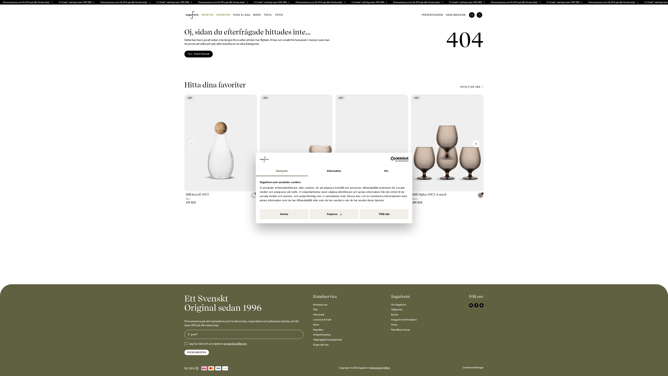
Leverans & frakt (322, 319)
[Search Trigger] (472, 15)
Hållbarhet (396, 309)
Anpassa (332, 214)
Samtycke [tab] (282, 170)
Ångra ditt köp (321, 344)
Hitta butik (318, 314)
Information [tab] (334, 170)
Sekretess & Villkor (380, 367)
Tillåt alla (384, 214)
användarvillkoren (235, 343)
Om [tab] (386, 170)
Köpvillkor (318, 329)
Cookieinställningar (473, 367)
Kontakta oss (320, 304)
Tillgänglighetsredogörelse (327, 339)
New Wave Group (400, 329)
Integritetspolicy (322, 334)
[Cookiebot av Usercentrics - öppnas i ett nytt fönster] (393, 159)
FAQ (315, 309)
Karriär (394, 314)
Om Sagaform (398, 304)
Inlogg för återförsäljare (404, 319)
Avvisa (284, 214)
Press (394, 324)
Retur (316, 324)
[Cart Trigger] (479, 15)
